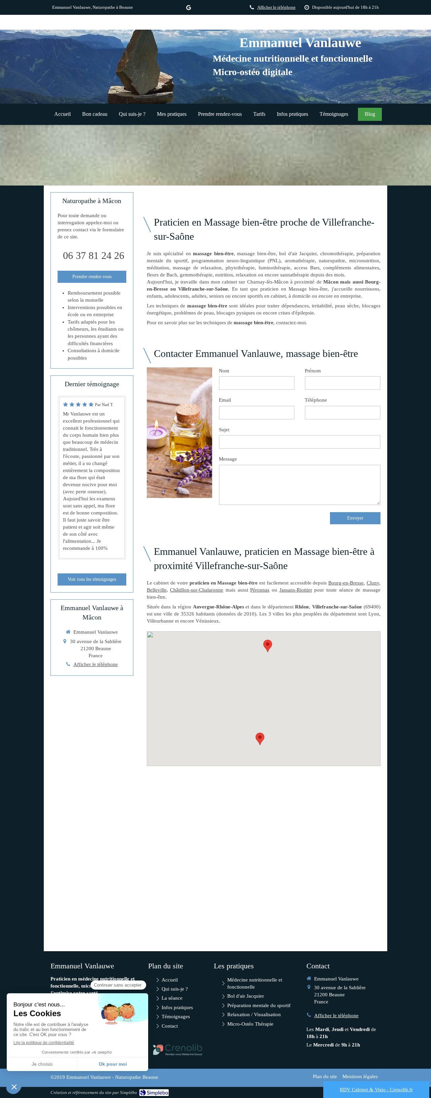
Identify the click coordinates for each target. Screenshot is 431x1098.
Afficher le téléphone (276, 7)
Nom (224, 370)
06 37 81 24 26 (93, 255)
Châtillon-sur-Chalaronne (196, 590)
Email (225, 400)
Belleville (157, 590)
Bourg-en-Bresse (346, 583)
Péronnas (259, 590)
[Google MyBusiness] (188, 9)
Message (228, 459)
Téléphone (316, 400)
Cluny (373, 583)
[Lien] (177, 1049)
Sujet (224, 429)
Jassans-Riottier (295, 590)
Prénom (313, 370)
